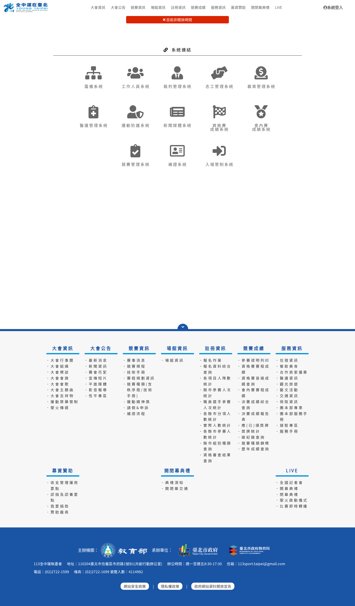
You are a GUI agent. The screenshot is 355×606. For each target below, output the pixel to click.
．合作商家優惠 (291, 372)
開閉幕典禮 (177, 470)
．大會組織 (57, 366)
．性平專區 (96, 395)
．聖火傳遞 (57, 407)
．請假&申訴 (135, 407)
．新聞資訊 (96, 366)
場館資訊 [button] (158, 7)
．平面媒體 (96, 383)
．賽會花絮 (96, 372)
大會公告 (101, 348)
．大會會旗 (57, 378)
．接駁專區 (287, 425)
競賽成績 (253, 348)
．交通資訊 (287, 395)
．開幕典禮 (287, 488)
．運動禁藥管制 (62, 401)
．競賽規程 (134, 366)
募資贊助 (62, 470)
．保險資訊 (287, 401)
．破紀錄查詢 (251, 437)
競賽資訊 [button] (138, 7)
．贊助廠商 (57, 512)
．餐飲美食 (287, 366)
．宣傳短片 (96, 378)
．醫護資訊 (287, 378)
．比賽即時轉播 (291, 506)
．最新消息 (96, 360)
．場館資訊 (172, 360)
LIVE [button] (278, 7)
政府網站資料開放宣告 (212, 586)
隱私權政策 (170, 586)
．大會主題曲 (60, 389)
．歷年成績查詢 (253, 448)
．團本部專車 (289, 407)
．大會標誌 (57, 372)
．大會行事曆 (60, 360)
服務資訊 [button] (218, 7)
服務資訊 (292, 348)
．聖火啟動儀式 (291, 500)
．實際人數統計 (215, 425)
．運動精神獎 (136, 401)
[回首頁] (25, 4)
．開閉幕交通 (175, 488)
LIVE (292, 470)
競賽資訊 (139, 348)
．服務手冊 (287, 431)
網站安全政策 (135, 586)
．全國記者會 (289, 482)
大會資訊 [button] (98, 7)
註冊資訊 (215, 348)
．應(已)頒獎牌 (253, 425)
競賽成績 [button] (198, 7)
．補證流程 (134, 413)
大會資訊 (62, 348)
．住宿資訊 (287, 360)
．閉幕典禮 (287, 494)
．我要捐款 (57, 506)
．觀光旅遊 (287, 383)
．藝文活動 (287, 389)
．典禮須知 (172, 482)
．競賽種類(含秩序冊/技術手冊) (137, 389)
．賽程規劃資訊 (138, 378)
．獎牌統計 (248, 431)
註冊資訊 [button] (178, 7)
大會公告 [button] (118, 7)
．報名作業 (210, 360)
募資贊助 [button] (238, 7)
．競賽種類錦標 (253, 443)
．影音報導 (96, 389)
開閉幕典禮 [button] (260, 7)
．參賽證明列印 (253, 360)
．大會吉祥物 (60, 395)
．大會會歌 (57, 383)
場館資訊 (177, 348)
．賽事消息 (134, 360)
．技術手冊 (134, 372)
